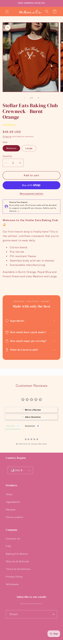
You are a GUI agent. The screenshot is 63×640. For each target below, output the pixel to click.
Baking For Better (17, 553)
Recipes (11, 509)
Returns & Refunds (17, 561)
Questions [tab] (30, 426)
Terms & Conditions (18, 569)
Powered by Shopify (42, 638)
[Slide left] (24, 98)
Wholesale (12, 584)
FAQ (8, 546)
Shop (9, 494)
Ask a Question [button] (33, 417)
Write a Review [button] (33, 410)
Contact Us (13, 538)
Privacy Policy (14, 576)
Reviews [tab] (10, 426)
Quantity (7, 156)
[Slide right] (38, 98)
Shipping (7, 136)
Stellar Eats (25, 638)
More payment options (31, 193)
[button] (7, 11)
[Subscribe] (53, 614)
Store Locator (14, 517)
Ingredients (13, 501)
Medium (11, 148)
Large (29, 148)
